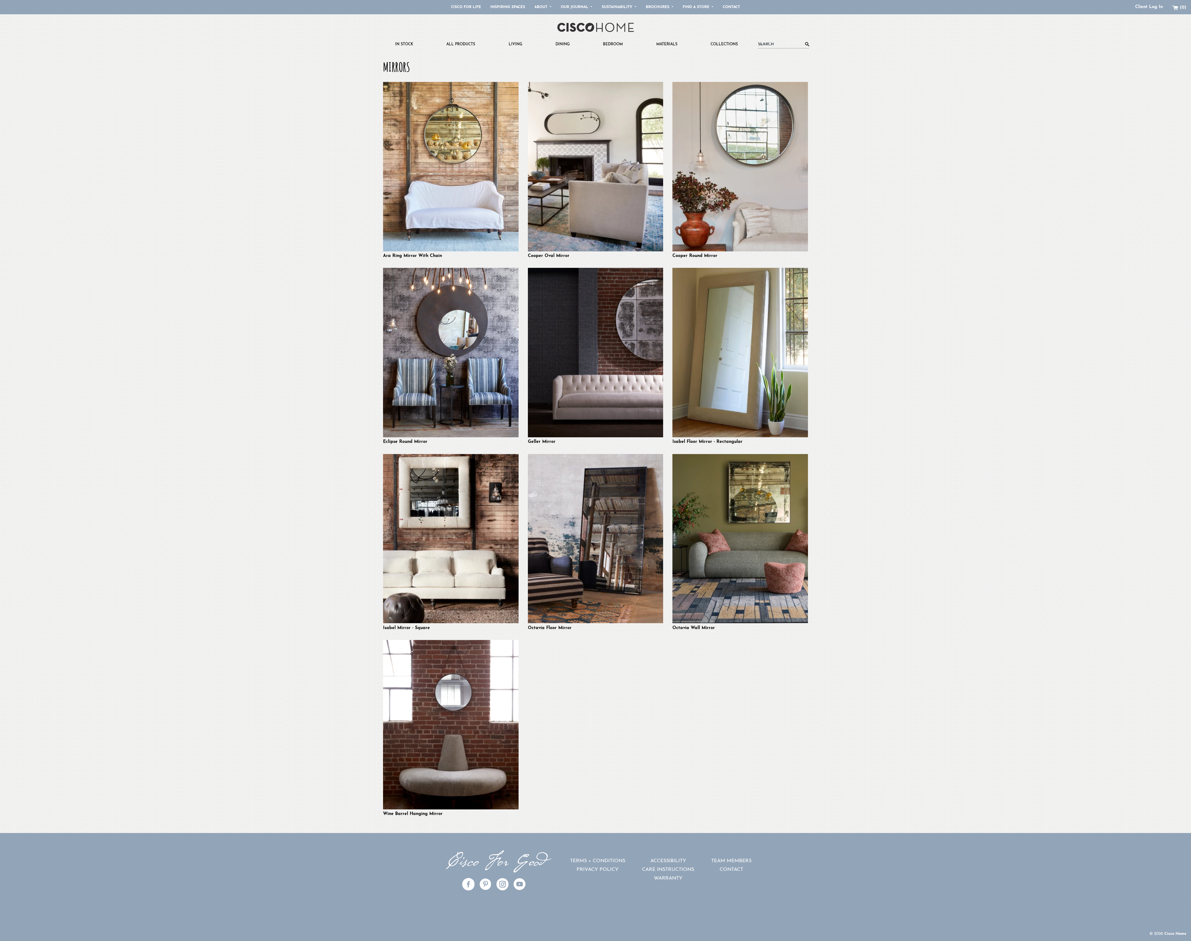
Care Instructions (668, 869)
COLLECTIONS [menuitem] (724, 44)
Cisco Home (1175, 934)
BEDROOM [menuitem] (613, 44)
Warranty (668, 878)
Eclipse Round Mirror (405, 441)
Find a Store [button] (697, 7)
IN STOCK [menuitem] (404, 44)
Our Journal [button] (575, 7)
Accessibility (668, 860)
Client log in (1149, 7)
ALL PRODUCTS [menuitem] (460, 44)
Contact (731, 7)
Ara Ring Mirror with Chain (412, 256)
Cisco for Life (466, 7)
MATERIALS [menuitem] (666, 44)
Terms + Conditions (597, 860)
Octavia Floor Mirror (550, 628)
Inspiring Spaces (507, 7)
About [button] (541, 7)
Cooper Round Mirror (694, 256)
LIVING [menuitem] (515, 44)
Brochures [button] (658, 7)
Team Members (731, 860)
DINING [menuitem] (562, 44)
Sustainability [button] (618, 7)
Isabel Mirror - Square (406, 628)
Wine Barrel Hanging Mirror (413, 814)
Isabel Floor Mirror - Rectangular (707, 441)
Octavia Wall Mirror (693, 628)
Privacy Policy (597, 869)
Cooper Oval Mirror (548, 256)
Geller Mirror (541, 441)
